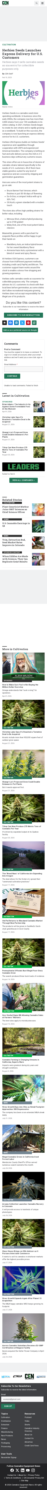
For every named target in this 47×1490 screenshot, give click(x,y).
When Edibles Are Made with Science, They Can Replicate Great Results (15, 559)
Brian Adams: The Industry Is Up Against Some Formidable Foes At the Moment (16, 406)
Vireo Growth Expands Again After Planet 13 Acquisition (22, 1299)
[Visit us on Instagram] (33, 1470)
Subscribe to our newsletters (23, 315)
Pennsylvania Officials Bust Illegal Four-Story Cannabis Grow (22, 972)
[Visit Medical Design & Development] (6, 1376)
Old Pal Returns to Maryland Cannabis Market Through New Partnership (22, 922)
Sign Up (8, 1406)
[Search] (36, 3)
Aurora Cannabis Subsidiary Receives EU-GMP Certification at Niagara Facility (22, 1346)
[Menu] (42, 3)
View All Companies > (23, 480)
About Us (22, 1475)
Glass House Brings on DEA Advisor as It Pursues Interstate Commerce (20, 1252)
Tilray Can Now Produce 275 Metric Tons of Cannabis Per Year (15, 449)
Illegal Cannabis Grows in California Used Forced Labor (20, 1158)
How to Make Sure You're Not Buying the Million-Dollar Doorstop (20, 686)
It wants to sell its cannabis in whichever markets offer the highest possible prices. (22, 1258)
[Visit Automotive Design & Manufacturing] (41, 1376)
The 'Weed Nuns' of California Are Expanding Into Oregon (22, 875)
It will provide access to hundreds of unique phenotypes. (20, 1210)
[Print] (4, 322)
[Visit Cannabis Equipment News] (29, 1376)
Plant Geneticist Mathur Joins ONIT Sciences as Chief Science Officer (15, 509)
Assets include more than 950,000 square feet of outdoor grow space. (22, 738)
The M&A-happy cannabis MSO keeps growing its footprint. (22, 1305)
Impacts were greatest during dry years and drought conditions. (20, 1066)
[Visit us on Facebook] (12, 1470)
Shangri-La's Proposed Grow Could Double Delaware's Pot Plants (15, 434)
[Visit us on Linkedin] (22, 1470)
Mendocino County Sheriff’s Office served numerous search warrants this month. (19, 1163)
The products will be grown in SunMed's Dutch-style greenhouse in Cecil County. (21, 927)
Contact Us (11, 1475)
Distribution (9, 917)
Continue (12, 376)
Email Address (11, 364)
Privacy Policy (34, 1475)
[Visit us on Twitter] (17, 1470)
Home (6, 519)
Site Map (24, 1481)
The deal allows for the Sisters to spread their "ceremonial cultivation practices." (21, 880)
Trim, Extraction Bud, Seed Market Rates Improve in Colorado (13, 543)
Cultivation (9, 44)
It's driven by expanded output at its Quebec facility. (20, 833)
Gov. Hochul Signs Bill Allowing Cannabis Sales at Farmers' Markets (22, 1016)
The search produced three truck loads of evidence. (23, 976)
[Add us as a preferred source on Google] (34, 322)
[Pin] (28, 322)
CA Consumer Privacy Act (34, 1478)
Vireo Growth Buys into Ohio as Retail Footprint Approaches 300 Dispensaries (23, 1108)
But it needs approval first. (13, 787)
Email (3, 1395)
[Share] (10, 322)
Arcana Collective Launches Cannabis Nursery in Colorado (22, 1205)
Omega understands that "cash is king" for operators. (19, 691)
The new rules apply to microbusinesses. (19, 1021)
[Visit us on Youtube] (28, 1470)
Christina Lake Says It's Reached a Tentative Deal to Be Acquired (16, 419)
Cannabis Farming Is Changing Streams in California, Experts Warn (20, 1061)
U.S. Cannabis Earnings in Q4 (16, 524)
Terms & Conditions (13, 1478)
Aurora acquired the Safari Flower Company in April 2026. (23, 1352)
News (6, 536)
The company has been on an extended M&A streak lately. (23, 1113)
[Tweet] (22, 322)
